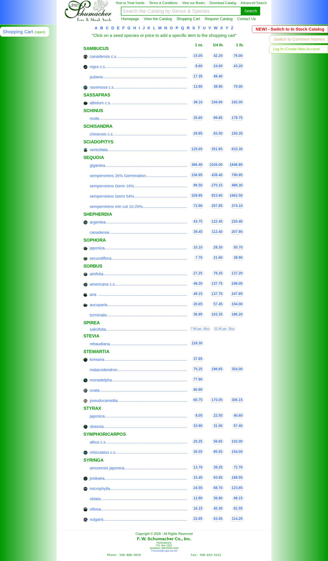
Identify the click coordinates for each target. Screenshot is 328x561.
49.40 (218, 76)
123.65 (237, 488)
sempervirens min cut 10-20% (116, 206)
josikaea (97, 478)
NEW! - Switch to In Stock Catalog (290, 29)
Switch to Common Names (299, 39)
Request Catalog (219, 19)
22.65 (197, 519)
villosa (95, 509)
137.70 (217, 294)
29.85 (197, 133)
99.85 (218, 118)
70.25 (197, 369)
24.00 (218, 66)
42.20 (218, 56)
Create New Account (303, 49)
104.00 (237, 304)
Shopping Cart (188, 19)
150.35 (237, 133)
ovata (95, 390)
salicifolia (98, 329)
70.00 (238, 86)
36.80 (218, 498)
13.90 (197, 86)
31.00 (218, 426)
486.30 (237, 185)
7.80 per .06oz (200, 329)
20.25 (197, 441)
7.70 (198, 258)
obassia (97, 426)
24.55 (197, 488)
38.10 (197, 102)
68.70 (218, 488)
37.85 (197, 359)
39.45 (197, 232)
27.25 (197, 273)
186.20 (237, 314)
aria (93, 294)
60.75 (197, 400)
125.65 (196, 149)
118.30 (197, 343)
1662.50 (236, 195)
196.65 (217, 369)
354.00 (237, 369)
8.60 (198, 66)
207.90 (237, 232)
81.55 (238, 508)
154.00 (237, 452)
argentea (98, 222)
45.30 (218, 508)
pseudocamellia (104, 400)
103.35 (217, 314)
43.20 (238, 66)
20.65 (197, 304)
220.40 (237, 221)
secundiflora (100, 258)
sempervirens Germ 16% (112, 186)
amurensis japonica (107, 468)
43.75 (197, 221)
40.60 (238, 415)
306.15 (237, 400)
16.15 (197, 508)
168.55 (237, 477)
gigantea (97, 165)
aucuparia (98, 305)
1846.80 (236, 165)
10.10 (197, 247)
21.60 (218, 258)
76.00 (238, 56)
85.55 (218, 452)
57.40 (238, 426)
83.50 (218, 133)
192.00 (237, 102)
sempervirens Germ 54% (112, 196)
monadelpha (101, 380)
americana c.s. (103, 284)
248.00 (237, 283)
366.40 (196, 165)
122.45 (217, 221)
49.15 (197, 294)
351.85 (217, 149)
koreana (97, 359)
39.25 (218, 467)
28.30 (218, 247)
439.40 (217, 175)
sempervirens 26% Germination (118, 176)
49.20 (197, 283)
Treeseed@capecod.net (164, 550)
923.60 (217, 195)
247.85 (237, 294)
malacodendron (103, 370)
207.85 (217, 206)
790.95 (237, 175)
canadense (99, 232)
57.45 (218, 304)
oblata (95, 499)
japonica (97, 248)
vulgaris (97, 519)
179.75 (237, 118)
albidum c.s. (100, 103)
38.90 (218, 86)
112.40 (217, 232)
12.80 (197, 498)
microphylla (100, 488)
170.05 (217, 400)
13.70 (197, 467)
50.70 (238, 247)
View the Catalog (158, 19)
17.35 (197, 76)
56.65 (218, 441)
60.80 (197, 389)
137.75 (217, 283)
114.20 (237, 519)
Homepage (130, 19)
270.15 (217, 185)
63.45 (218, 519)
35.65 (197, 118)
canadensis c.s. (103, 56)
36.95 (197, 314)
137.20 (237, 273)
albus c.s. (98, 442)
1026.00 (216, 165)
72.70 (238, 467)
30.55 (197, 452)
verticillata (99, 150)
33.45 (197, 477)
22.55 (218, 415)
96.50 (197, 185)
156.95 (196, 175)
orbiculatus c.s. (103, 452)
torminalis (98, 315)
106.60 (217, 102)
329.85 (196, 195)
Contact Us (246, 19)
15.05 (197, 56)
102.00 (237, 441)
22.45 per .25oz (224, 329)
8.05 (198, 415)
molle (94, 118)
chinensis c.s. (102, 134)
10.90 (197, 426)
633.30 (237, 149)
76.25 (218, 273)
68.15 (238, 498)
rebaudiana (100, 344)
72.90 (197, 206)
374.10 (237, 206)
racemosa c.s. (102, 87)
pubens (96, 77)
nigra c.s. (98, 67)
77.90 (197, 379)
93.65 (218, 477)
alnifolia (96, 274)
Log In (278, 49)
